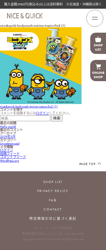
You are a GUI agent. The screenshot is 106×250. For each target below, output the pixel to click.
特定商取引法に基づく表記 (53, 219)
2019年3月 (7, 137)
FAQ (53, 200)
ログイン (42, 113)
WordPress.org (9, 160)
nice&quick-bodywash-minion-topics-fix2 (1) (29, 106)
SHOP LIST (53, 182)
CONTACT (52, 209)
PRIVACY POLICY (52, 191)
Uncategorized (9, 143)
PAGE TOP (87, 164)
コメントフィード (13, 157)
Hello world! (8, 126)
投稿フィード (10, 154)
